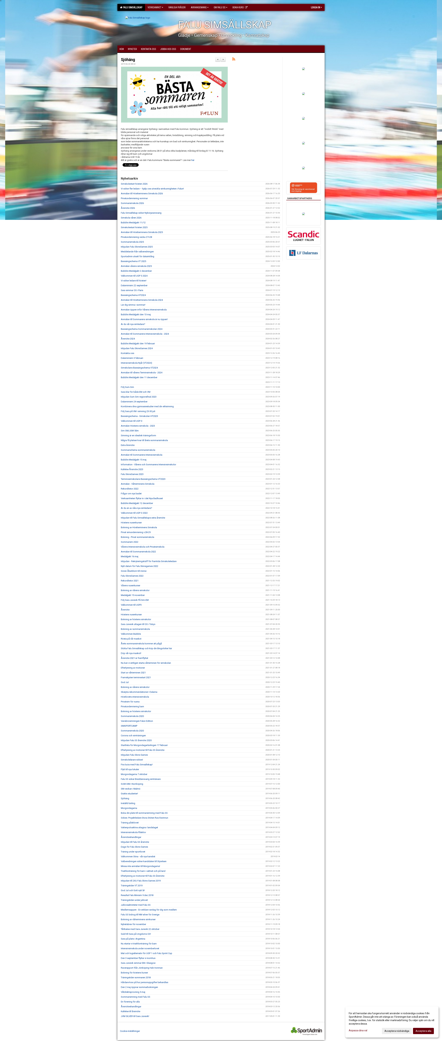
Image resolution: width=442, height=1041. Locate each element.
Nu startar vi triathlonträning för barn (139, 943)
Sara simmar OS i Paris (132, 290)
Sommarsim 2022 (129, 542)
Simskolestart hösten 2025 (134, 227)
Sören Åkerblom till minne (133, 571)
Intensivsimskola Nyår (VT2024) (136, 363)
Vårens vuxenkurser (130, 585)
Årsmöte (125, 609)
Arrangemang (199, 7)
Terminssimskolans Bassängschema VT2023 (143, 479)
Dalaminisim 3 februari (132, 358)
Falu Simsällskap (132, 7)
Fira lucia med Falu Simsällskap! (137, 764)
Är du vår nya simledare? (133, 324)
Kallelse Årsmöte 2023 (132, 469)
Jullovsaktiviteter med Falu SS (136, 905)
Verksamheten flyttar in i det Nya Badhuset (142, 498)
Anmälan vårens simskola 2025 (136, 266)
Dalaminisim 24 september (134, 401)
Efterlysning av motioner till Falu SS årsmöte (142, 750)
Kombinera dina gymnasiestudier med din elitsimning (147, 406)
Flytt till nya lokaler (130, 769)
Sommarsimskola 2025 (132, 242)
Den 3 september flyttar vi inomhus (138, 958)
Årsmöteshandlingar (131, 837)
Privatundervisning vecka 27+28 (136, 237)
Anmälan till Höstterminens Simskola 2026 (142, 193)
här (192, 160)
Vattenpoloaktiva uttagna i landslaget (139, 827)
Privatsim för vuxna (130, 701)
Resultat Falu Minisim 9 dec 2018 (137, 895)
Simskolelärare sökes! (132, 759)
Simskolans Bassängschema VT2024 (139, 367)
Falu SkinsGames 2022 (132, 576)
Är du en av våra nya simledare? (136, 508)
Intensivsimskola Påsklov (133, 832)
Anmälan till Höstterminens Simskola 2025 (142, 232)
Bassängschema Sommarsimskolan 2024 (141, 329)
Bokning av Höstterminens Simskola (139, 527)
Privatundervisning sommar (134, 198)
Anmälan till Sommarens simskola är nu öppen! (144, 319)
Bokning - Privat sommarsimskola (137, 537)
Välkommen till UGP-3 (131, 421)
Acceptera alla (423, 1031)
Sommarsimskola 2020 (132, 716)
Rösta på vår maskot (131, 638)
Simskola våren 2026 (131, 217)
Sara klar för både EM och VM (135, 392)
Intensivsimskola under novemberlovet (140, 948)
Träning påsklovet (130, 822)
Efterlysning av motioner (133, 667)
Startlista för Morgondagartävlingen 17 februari (144, 745)
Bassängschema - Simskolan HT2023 (139, 416)
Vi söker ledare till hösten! (133, 280)
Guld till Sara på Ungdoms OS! (136, 934)
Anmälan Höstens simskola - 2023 (138, 425)
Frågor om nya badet (131, 493)
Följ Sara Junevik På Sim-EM (135, 600)
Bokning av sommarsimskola (135, 629)
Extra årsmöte (127, 445)
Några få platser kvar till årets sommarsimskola (144, 440)
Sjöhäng (128, 59)
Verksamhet (154, 7)
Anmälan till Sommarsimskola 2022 (138, 551)
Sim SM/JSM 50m (130, 430)
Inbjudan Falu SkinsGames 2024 (137, 348)
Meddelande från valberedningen (137, 251)
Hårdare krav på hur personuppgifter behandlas (144, 982)
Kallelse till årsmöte (130, 1011)
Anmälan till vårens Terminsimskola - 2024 (141, 372)
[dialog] (392, 1022)
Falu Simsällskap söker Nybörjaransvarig (141, 213)
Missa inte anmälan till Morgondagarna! (140, 866)
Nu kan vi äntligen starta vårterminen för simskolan (146, 663)
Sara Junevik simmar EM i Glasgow (138, 963)
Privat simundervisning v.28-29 (136, 532)
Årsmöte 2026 (128, 208)
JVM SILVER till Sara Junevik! (135, 1016)
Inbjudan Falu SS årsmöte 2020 (136, 740)
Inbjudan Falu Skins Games (134, 755)
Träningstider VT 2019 (131, 885)
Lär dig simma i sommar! (133, 305)
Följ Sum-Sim (127, 387)
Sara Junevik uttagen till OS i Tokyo (138, 624)
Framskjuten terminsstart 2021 (136, 677)
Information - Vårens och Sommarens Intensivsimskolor (148, 464)
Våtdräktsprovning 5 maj (133, 992)
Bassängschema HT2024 (133, 295)
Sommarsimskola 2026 (132, 203)
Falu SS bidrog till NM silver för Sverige (140, 914)
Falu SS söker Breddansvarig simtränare (141, 779)
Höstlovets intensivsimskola (135, 696)
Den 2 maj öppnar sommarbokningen (139, 987)
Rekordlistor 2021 (129, 580)
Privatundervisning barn (132, 706)
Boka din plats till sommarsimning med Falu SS (144, 813)
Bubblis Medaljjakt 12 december (137, 503)
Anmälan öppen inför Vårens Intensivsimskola (144, 309)
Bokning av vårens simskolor (135, 590)
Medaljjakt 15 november (133, 595)
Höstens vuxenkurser (131, 522)
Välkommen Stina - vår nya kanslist (138, 856)
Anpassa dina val (358, 1030)
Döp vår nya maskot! (131, 653)
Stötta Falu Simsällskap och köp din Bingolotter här (146, 648)
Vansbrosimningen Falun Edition (137, 721)
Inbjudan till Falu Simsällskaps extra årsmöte (143, 517)
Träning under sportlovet (133, 851)
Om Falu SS (219, 7)
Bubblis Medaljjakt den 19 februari (138, 343)
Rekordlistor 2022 (129, 488)
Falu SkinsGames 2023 (132, 474)
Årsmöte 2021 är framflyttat (134, 658)
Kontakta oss (127, 353)
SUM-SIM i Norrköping (132, 784)
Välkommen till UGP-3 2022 (134, 513)
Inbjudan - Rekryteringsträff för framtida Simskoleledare (148, 561)
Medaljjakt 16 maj (129, 556)
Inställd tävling (128, 803)
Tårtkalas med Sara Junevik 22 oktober (140, 929)
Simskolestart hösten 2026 (134, 184)
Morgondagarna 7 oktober (134, 774)
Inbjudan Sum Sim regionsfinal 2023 (138, 396)
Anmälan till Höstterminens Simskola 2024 (142, 300)
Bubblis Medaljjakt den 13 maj (136, 314)
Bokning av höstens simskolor (136, 619)
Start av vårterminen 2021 (133, 672)
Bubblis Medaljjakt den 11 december (139, 377)
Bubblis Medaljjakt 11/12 (133, 222)
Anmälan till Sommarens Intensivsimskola (141, 455)
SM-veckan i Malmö (130, 788)
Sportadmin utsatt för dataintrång (137, 256)
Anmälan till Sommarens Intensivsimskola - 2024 (145, 334)
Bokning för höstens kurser (134, 972)
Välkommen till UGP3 (131, 605)
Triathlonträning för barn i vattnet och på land (143, 871)
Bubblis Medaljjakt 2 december (136, 271)
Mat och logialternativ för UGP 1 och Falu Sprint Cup (146, 953)
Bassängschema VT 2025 (133, 261)
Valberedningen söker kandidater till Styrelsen (143, 861)
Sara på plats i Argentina (133, 938)
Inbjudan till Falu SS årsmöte (135, 842)
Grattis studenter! (129, 793)
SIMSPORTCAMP (129, 726)
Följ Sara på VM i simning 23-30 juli (138, 411)
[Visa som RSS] (233, 59)
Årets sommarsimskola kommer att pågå (141, 643)
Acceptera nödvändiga (397, 1031)
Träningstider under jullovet (134, 900)
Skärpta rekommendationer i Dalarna (139, 692)
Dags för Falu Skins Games (134, 847)
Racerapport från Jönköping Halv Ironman (142, 968)
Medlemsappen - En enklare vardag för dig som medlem (149, 909)
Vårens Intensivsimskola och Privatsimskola (142, 546)
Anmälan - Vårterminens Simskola (137, 484)
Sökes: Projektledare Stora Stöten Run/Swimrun (144, 817)
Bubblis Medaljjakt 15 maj (133, 459)
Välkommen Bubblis (131, 634)
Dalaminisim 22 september (134, 285)
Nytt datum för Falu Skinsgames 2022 (139, 566)
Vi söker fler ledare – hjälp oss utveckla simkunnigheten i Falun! (152, 188)
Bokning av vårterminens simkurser (138, 919)
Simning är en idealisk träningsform (138, 435)
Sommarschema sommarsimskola (138, 450)
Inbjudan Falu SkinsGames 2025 (137, 246)
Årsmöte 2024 (128, 338)
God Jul (125, 682)
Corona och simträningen (133, 735)
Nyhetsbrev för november (133, 924)
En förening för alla (130, 1001)
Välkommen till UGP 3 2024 (134, 275)
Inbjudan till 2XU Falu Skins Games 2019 (141, 880)
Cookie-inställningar (130, 1031)
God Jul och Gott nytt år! (133, 890)
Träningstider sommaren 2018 (136, 977)
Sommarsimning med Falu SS (135, 997)
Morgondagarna (129, 808)
